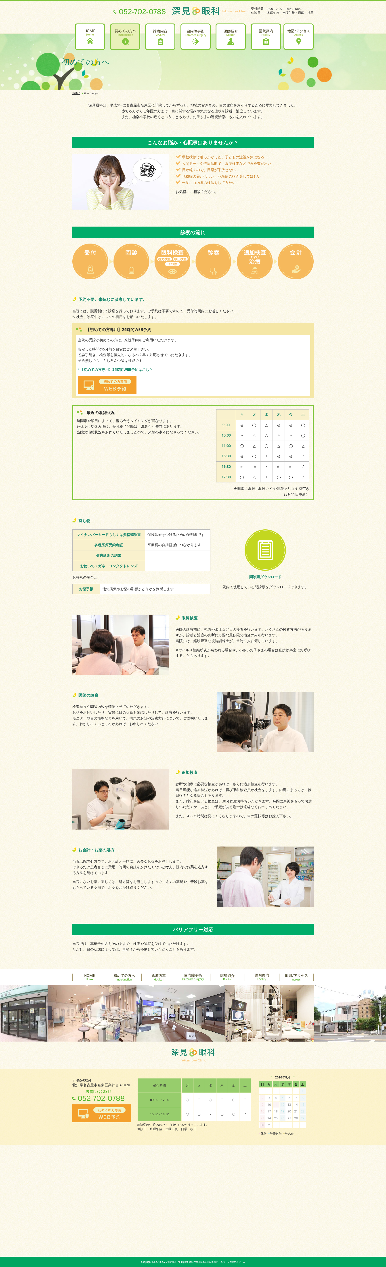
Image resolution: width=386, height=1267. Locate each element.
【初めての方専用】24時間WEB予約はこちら (116, 369)
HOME (76, 93)
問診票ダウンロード (265, 576)
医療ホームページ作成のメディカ (228, 1261)
